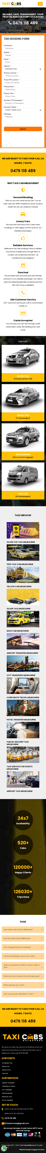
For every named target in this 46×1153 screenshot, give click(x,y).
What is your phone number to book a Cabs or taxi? (22, 966)
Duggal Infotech (37, 1150)
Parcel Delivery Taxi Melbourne (18, 743)
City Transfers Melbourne (21, 675)
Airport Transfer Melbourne (22, 653)
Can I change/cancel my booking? (17, 947)
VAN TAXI (5, 1073)
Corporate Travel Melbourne (23, 697)
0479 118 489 (25, 23)
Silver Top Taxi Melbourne (21, 542)
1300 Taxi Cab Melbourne (20, 564)
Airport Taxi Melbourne (20, 791)
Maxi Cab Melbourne (18, 630)
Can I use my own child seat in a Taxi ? (19, 994)
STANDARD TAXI (7, 1063)
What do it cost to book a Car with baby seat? (22, 976)
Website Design (25, 1150)
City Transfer (7, 1090)
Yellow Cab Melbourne (19, 586)
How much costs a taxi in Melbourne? (18, 929)
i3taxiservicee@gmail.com (17, 1123)
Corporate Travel (8, 1086)
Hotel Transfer (7, 1100)
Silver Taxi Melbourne (18, 608)
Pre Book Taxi (7, 1097)
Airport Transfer (8, 1083)
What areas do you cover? (14, 985)
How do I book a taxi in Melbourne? (17, 938)
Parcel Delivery (7, 1093)
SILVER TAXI (5, 1066)
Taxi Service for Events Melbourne (19, 767)
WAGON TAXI (6, 1070)
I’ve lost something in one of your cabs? (19, 956)
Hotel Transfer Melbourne (21, 719)
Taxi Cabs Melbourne (28, 1145)
